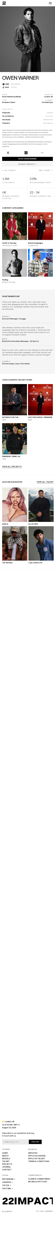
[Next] (51, 39)
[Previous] (4, 39)
